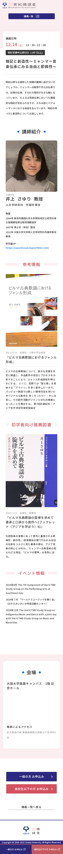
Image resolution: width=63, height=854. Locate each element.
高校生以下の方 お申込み (32, 789)
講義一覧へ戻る (31, 807)
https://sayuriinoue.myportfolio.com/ (27, 247)
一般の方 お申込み (31, 776)
